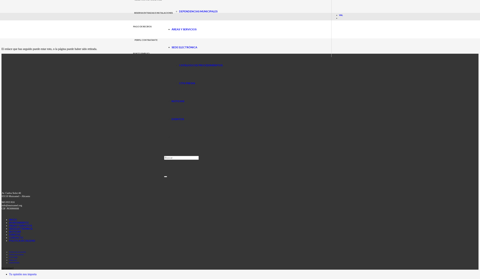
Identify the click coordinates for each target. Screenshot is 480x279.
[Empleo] (229, 234)
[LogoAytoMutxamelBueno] (148, 36)
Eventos (14, 234)
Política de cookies (16, 254)
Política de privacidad (17, 252)
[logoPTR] (98, 183)
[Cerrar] (165, 176)
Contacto (16, 237)
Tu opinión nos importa (23, 274)
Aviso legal (13, 257)
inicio (13, 219)
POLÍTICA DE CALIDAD (22, 240)
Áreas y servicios (20, 225)
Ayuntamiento (19, 222)
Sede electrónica (20, 228)
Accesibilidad (14, 262)
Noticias (15, 231)
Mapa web (13, 260)
